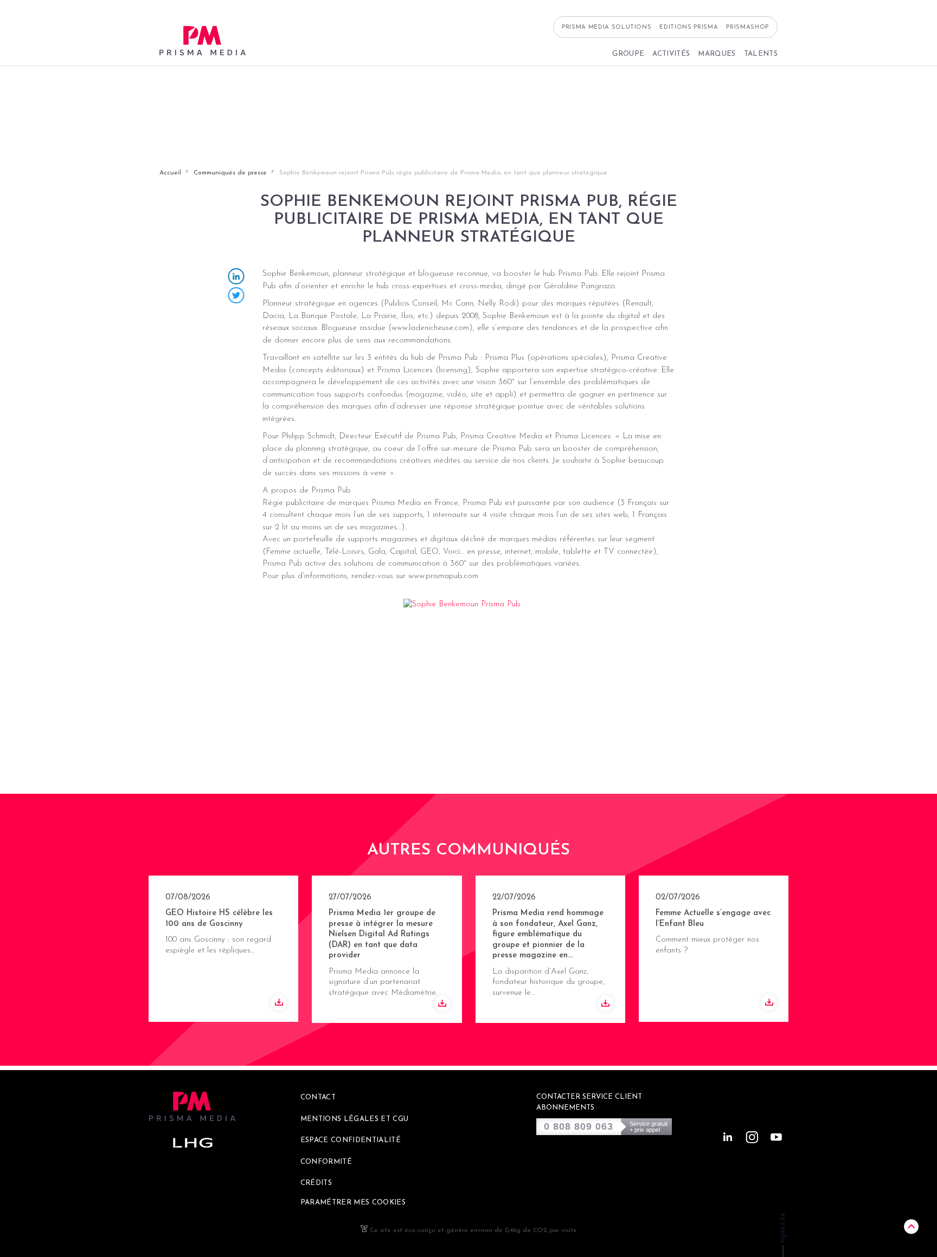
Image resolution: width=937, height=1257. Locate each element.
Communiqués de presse (230, 173)
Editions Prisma (688, 27)
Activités (671, 53)
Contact (318, 1097)
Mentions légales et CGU (354, 1119)
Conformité (326, 1161)
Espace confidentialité (350, 1140)
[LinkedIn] (236, 277)
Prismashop (747, 27)
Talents (761, 53)
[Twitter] (236, 296)
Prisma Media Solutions (607, 27)
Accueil (170, 173)
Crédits (316, 1183)
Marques (716, 53)
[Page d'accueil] (202, 41)
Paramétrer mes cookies (353, 1202)
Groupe (628, 53)
